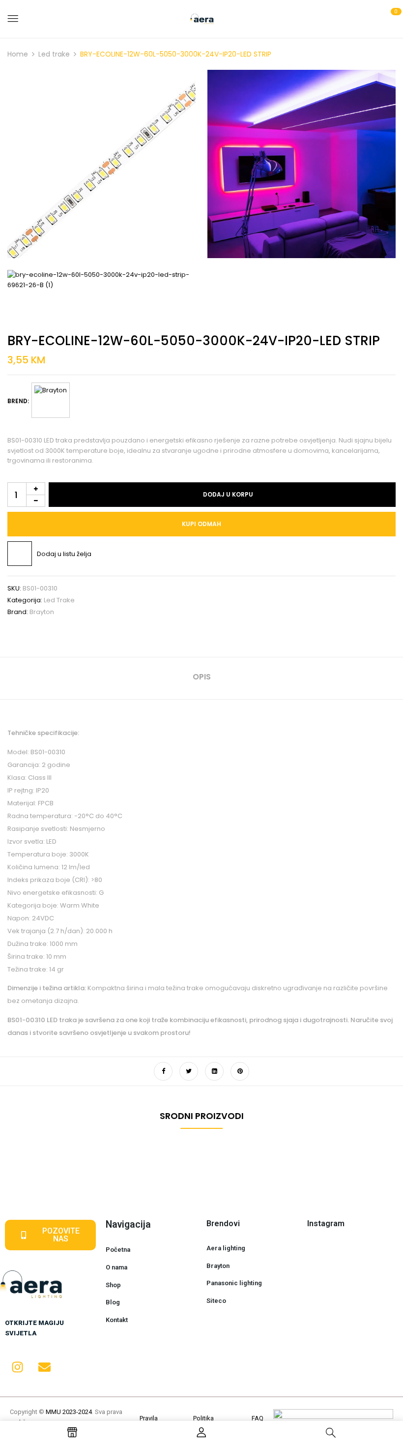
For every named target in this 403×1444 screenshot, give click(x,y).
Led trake (54, 54)
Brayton (41, 612)
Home (17, 54)
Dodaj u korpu (228, 494)
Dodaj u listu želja (64, 554)
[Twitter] (188, 1071)
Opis (202, 676)
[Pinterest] (239, 1071)
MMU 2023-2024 (69, 1411)
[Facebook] (163, 1071)
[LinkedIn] (214, 1071)
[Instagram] (17, 1367)
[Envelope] (44, 1367)
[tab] (202, 678)
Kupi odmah (201, 524)
